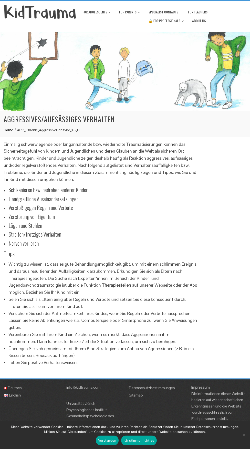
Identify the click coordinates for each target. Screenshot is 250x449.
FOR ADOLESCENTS (95, 11)
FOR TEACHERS (198, 11)
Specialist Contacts (163, 11)
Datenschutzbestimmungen (152, 387)
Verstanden (107, 440)
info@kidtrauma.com (83, 387)
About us (199, 20)
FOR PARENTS (127, 11)
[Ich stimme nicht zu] (243, 434)
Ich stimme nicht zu (139, 440)
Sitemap (136, 395)
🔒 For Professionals (164, 20)
